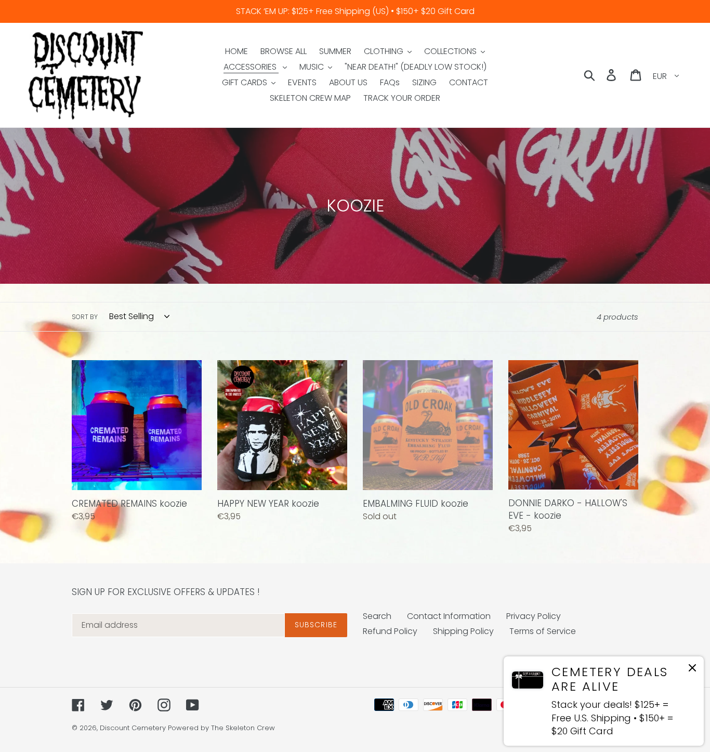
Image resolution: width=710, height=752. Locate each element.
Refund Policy (390, 631)
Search (377, 616)
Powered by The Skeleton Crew (221, 728)
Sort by (85, 316)
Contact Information (449, 616)
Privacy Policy (533, 616)
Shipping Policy (463, 631)
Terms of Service (542, 631)
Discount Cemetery (133, 728)
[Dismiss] (692, 669)
